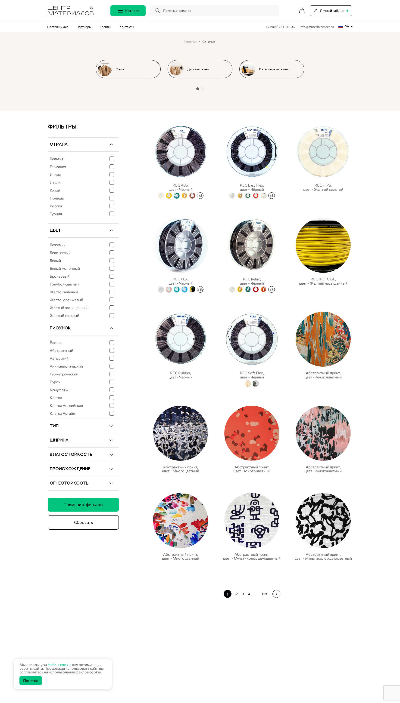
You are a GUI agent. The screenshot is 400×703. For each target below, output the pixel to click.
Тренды (105, 27)
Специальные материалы (168, 653)
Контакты (126, 27)
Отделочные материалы (167, 689)
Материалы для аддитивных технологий (179, 683)
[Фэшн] (130, 69)
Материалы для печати (166, 659)
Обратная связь (328, 652)
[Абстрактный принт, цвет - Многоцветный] (323, 348)
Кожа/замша (158, 665)
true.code (77, 694)
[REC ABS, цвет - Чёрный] (180, 161)
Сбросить (83, 522)
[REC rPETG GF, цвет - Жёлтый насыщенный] (323, 254)
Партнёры (83, 27)
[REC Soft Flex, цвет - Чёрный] (252, 348)
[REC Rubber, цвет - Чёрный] (180, 348)
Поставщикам (57, 27)
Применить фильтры (83, 504)
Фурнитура (157, 677)
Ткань (153, 636)
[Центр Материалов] (71, 14)
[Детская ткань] (202, 69)
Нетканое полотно (163, 647)
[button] (197, 88)
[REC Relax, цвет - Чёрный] (252, 254)
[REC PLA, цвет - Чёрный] (180, 254)
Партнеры (258, 641)
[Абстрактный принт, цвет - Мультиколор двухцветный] (252, 527)
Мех (152, 671)
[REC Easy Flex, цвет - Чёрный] (252, 161)
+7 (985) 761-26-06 (281, 27)
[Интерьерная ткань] (273, 69)
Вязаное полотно (162, 641)
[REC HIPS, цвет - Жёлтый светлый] (323, 161)
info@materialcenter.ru (317, 27)
